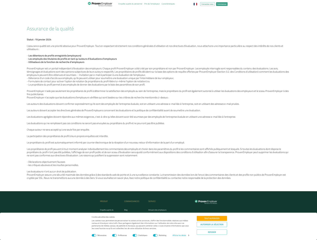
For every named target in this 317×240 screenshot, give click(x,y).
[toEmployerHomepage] (100, 5)
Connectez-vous (207, 4)
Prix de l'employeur (152, 3)
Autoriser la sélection (211, 224)
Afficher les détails (179, 235)
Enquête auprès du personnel (130, 3)
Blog (125, 210)
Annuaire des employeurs (157, 210)
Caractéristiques (168, 3)
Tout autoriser (211, 218)
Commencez (221, 4)
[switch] (114, 235)
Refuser (212, 232)
